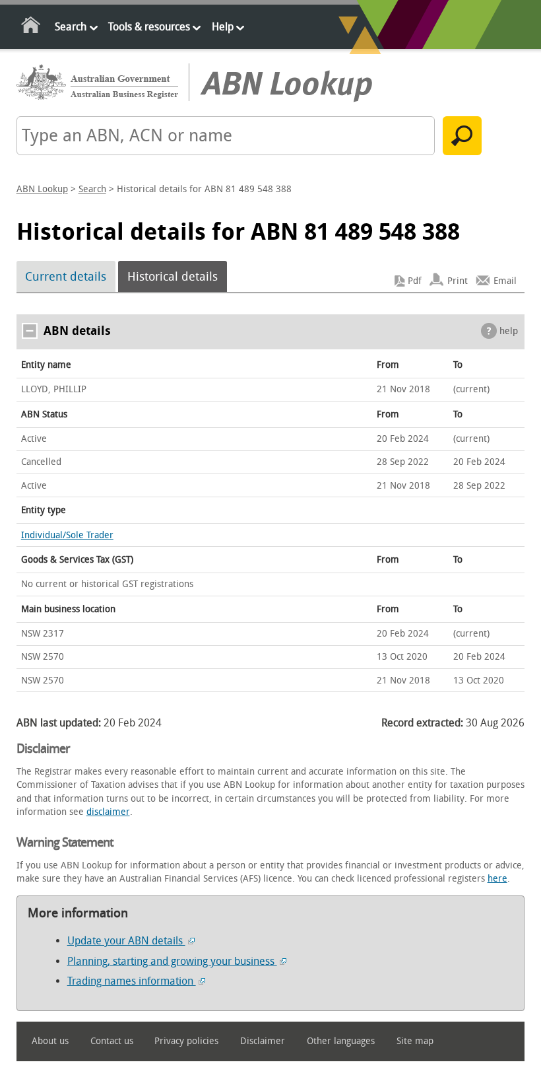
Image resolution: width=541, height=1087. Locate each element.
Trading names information (131, 981)
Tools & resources (149, 26)
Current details (65, 276)
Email (505, 281)
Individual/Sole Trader (67, 535)
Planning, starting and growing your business (172, 961)
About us (50, 1041)
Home (31, 27)
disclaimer (108, 812)
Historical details (172, 276)
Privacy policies (186, 1041)
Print (457, 281)
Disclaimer (262, 1041)
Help (223, 26)
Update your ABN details (126, 940)
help (508, 331)
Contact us (111, 1041)
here (497, 878)
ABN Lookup (42, 189)
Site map (415, 1041)
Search (70, 26)
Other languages (341, 1041)
